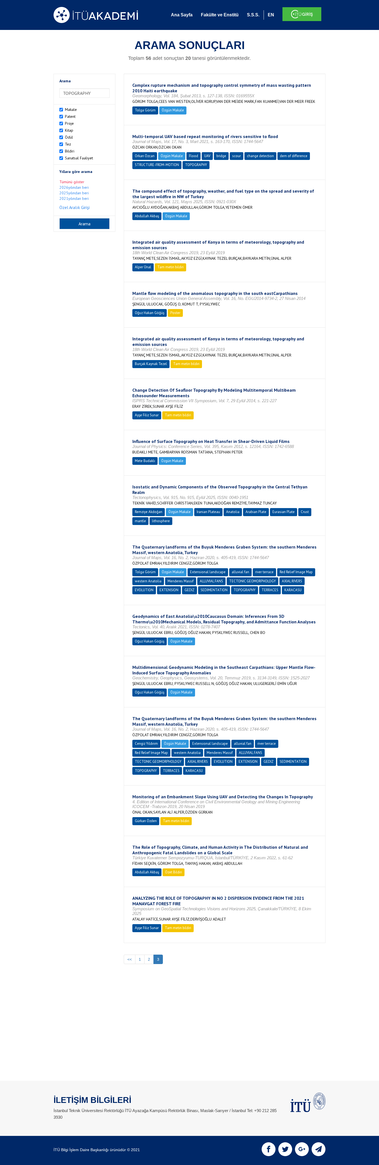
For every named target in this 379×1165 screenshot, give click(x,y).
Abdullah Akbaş (147, 216)
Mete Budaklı (145, 460)
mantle (140, 521)
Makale (71, 109)
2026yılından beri (74, 187)
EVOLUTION (144, 590)
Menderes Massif (181, 581)
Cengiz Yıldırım (146, 743)
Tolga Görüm (145, 110)
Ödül (69, 137)
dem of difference (293, 156)
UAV (207, 156)
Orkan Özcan (145, 156)
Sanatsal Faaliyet (79, 157)
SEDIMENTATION (214, 590)
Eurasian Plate (283, 511)
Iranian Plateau (208, 511)
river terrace (264, 572)
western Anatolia (148, 581)
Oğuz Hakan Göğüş (149, 312)
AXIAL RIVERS (292, 581)
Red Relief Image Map (296, 572)
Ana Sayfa (182, 14)
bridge (221, 156)
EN (271, 14)
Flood (193, 156)
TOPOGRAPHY (196, 164)
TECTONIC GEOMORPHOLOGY (252, 581)
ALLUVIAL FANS (211, 581)
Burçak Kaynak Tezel (151, 363)
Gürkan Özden (146, 821)
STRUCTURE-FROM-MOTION (157, 164)
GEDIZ (189, 590)
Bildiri (69, 151)
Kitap (69, 130)
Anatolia (232, 511)
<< (129, 959)
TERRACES (270, 590)
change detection (260, 156)
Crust (305, 511)
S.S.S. (253, 14)
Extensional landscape (208, 572)
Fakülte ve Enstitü (220, 14)
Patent (70, 116)
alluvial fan (240, 572)
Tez (68, 144)
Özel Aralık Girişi (74, 207)
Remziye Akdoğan (148, 511)
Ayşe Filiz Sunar (147, 415)
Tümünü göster (71, 181)
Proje (69, 123)
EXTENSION (169, 590)
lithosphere (161, 521)
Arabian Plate (256, 511)
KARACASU (293, 590)
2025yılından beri (74, 192)
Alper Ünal (143, 267)
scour (236, 156)
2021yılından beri (74, 198)
